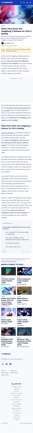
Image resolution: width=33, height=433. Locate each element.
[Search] (21, 2)
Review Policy (14, 372)
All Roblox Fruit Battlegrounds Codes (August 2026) (7, 342)
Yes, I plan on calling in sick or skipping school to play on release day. (17, 238)
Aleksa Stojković (21, 284)
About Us (3, 370)
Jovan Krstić (20, 325)
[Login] (30, 2)
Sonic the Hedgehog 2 (8, 133)
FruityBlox (16, 415)
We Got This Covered (16, 399)
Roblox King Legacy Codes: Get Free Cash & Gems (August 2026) (8, 301)
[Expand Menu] (27, 2)
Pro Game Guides (16, 386)
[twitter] (6, 364)
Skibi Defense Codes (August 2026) (22, 300)
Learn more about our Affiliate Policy (8, 261)
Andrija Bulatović (22, 304)
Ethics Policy (4, 372)
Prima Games (16, 395)
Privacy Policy (5, 375)
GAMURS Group (28, 423)
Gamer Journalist (16, 404)
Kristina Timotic (5, 284)
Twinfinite (16, 389)
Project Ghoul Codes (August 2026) (22, 321)
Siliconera (16, 397)
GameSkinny (16, 406)
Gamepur (16, 391)
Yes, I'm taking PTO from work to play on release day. (16, 233)
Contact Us (13, 370)
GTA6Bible (16, 419)
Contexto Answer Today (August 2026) (7, 281)
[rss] (2, 364)
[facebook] (10, 364)
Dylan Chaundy (5, 305)
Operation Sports (16, 408)
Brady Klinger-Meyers (23, 346)
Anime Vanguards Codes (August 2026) (23, 281)
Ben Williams (4, 323)
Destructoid (16, 402)
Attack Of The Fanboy (16, 393)
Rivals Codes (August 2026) (6, 321)
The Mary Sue (16, 410)
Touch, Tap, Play (16, 412)
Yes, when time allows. (12, 243)
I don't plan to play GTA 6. (13, 247)
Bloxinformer (16, 417)
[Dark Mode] (24, 2)
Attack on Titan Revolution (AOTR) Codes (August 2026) (24, 342)
